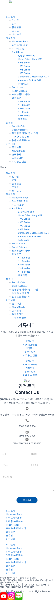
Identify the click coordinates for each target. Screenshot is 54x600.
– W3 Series (24, 62)
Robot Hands (19, 87)
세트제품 (22, 119)
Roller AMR (23, 83)
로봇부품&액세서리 (21, 94)
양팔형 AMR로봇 (26, 55)
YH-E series (24, 115)
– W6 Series (24, 69)
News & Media (30, 344)
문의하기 (27, 500)
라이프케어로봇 (20, 45)
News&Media (18, 151)
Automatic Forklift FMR (29, 80)
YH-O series (24, 108)
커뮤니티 (10, 143)
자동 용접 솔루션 (20, 136)
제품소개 (10, 38)
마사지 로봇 (18, 48)
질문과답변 (17, 158)
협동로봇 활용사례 (21, 140)
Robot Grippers (19, 91)
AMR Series (18, 52)
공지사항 (16, 147)
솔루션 (9, 122)
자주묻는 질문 (19, 161)
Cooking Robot (19, 129)
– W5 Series (24, 66)
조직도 (15, 30)
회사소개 (10, 16)
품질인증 (16, 27)
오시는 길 (17, 34)
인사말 (15, 20)
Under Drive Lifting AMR (30, 59)
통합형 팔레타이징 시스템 (25, 133)
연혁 (14, 23)
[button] (27, 167)
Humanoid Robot (20, 41)
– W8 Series (24, 73)
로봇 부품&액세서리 (16, 528)
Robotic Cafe (18, 126)
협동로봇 (16, 97)
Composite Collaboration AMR (33, 76)
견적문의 (16, 154)
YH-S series (24, 105)
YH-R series (24, 112)
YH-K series (24, 101)
